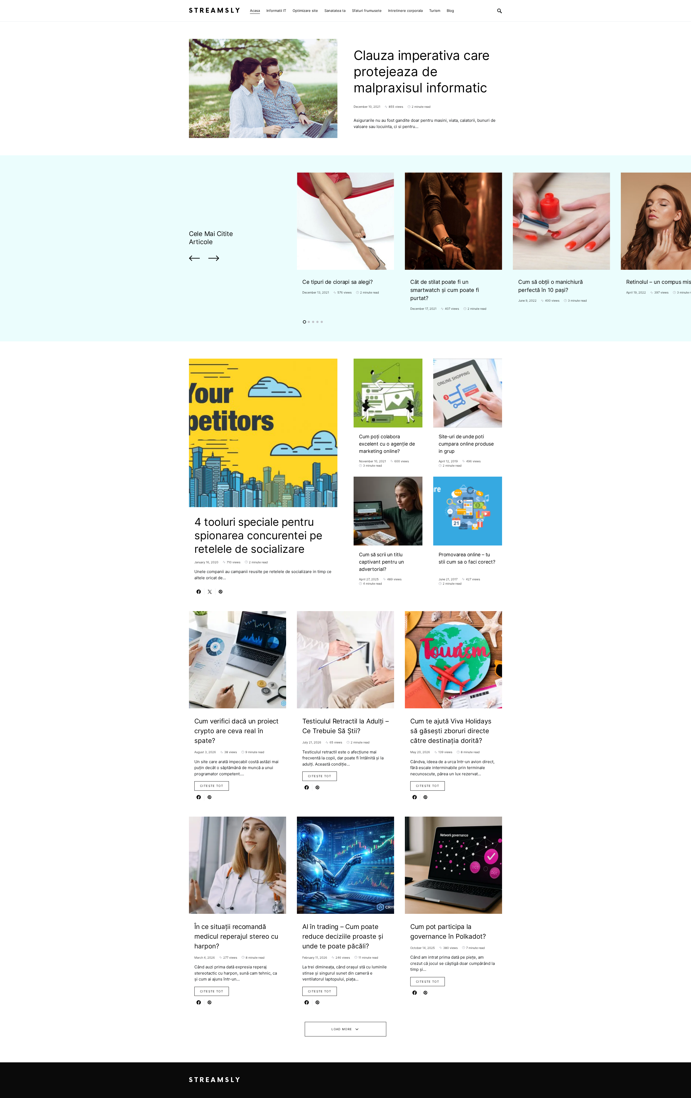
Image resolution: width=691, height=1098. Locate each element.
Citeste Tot (211, 786)
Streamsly (215, 11)
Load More (341, 1029)
